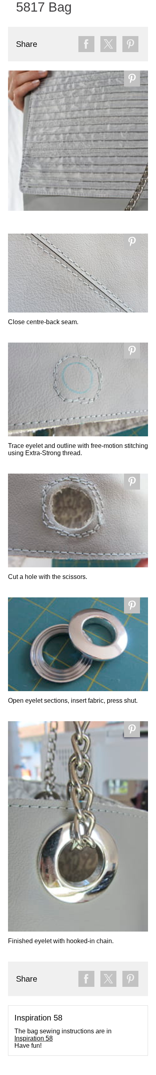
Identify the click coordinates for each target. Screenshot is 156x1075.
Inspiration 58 (33, 1038)
